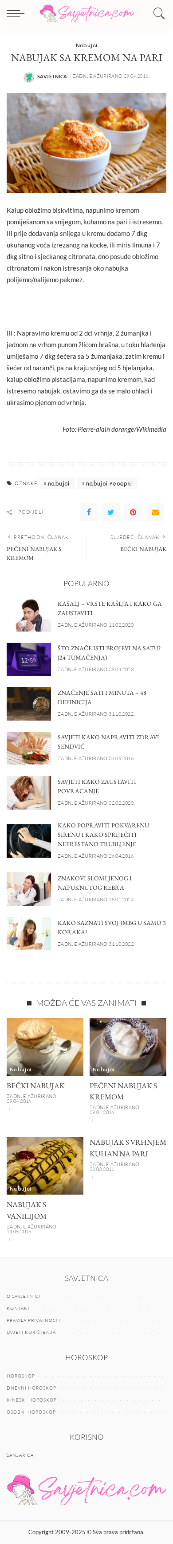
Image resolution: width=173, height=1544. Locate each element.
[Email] (155, 512)
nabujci (59, 483)
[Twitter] (111, 512)
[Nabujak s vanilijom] (45, 1166)
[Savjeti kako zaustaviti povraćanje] (29, 793)
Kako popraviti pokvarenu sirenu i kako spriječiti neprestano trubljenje (103, 834)
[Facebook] (89, 512)
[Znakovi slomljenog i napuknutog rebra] (29, 889)
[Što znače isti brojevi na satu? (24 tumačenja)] (29, 659)
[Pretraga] (157, 13)
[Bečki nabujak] (45, 1047)
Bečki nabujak (36, 1085)
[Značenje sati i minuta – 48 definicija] (29, 704)
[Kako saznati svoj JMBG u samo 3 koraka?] (29, 933)
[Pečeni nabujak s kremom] (128, 1047)
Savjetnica (52, 76)
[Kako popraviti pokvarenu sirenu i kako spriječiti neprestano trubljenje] (29, 841)
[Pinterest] (133, 512)
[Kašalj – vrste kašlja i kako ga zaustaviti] (29, 615)
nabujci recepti (109, 483)
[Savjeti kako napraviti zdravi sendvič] (29, 748)
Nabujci (87, 45)
